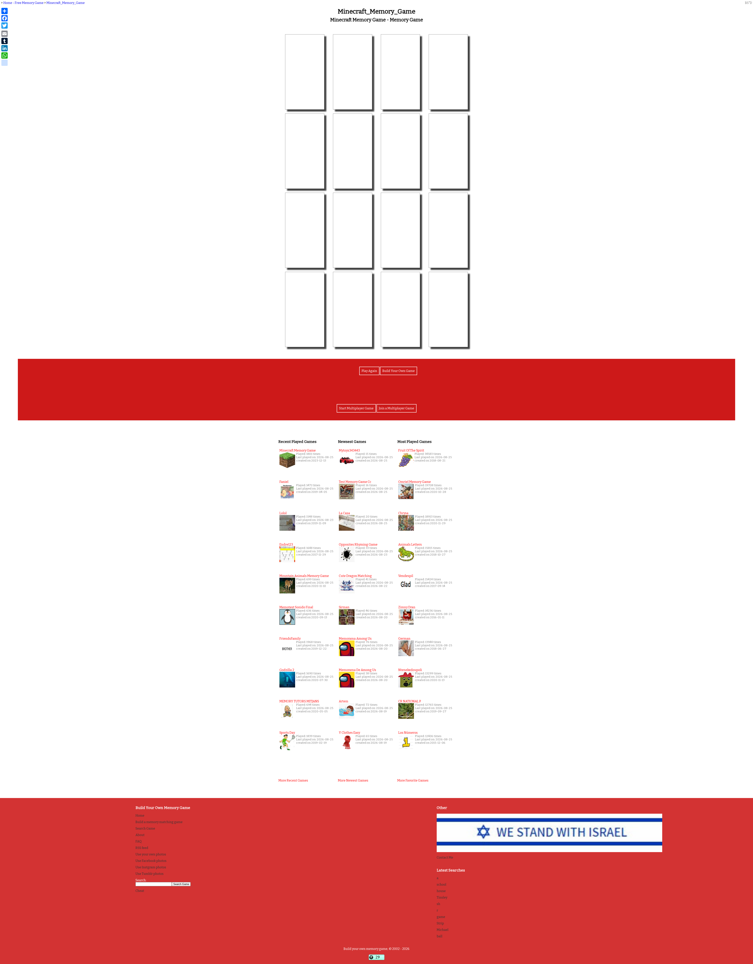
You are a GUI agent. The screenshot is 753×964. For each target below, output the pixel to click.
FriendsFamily (290, 638)
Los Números (408, 733)
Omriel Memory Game (414, 482)
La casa (344, 513)
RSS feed (142, 848)
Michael (442, 930)
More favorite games (412, 780)
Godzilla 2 (286, 670)
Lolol (283, 513)
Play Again (369, 371)
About (140, 835)
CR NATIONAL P (409, 701)
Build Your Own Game (398, 371)
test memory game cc (355, 482)
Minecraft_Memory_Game (65, 3)
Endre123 (286, 544)
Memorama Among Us (355, 638)
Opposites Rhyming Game (358, 544)
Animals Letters (410, 544)
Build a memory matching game (159, 822)
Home (140, 815)
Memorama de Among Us (357, 670)
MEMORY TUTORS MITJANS (299, 701)
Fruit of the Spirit (411, 450)
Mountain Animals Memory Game (304, 576)
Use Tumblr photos (150, 874)
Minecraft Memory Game (297, 450)
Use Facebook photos (151, 861)
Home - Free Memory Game (23, 3)
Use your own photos (151, 854)
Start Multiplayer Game (356, 408)
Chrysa (403, 513)
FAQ (139, 841)
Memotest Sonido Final (296, 607)
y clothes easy (349, 733)
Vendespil (405, 576)
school (441, 884)
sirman (344, 607)
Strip (440, 923)
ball (439, 936)
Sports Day (287, 733)
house (441, 891)
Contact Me (445, 857)
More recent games (293, 780)
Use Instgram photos (151, 867)
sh (438, 904)
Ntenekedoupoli (410, 670)
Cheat (140, 891)
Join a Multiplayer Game (396, 408)
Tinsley (442, 897)
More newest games (353, 780)
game (441, 917)
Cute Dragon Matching (355, 576)
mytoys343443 (349, 450)
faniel (283, 482)
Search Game (145, 828)
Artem (343, 701)
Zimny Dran (406, 607)
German (404, 638)
